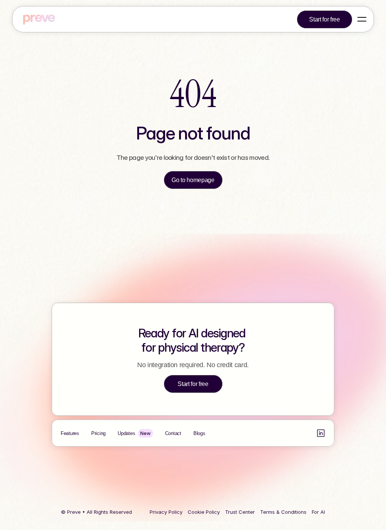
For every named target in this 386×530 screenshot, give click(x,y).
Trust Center (240, 512)
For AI (318, 512)
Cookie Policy (204, 512)
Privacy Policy (166, 512)
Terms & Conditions (283, 512)
